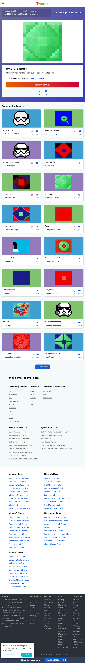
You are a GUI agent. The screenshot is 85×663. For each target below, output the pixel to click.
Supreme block (8, 226)
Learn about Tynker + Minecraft (67, 12)
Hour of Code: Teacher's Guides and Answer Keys (57, 449)
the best (6, 322)
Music (11, 418)
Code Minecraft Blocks (18, 544)
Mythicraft (46, 394)
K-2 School (76, 626)
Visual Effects (13, 394)
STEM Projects (77, 642)
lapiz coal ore (50, 162)
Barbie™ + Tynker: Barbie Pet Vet (51, 435)
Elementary (76, 613)
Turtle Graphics (14, 421)
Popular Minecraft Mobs (54, 488)
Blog (31, 600)
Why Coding (48, 610)
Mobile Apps (35, 613)
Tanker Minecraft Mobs (53, 501)
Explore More (42, 367)
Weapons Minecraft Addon (55, 524)
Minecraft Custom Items (19, 560)
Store (32, 623)
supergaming (52, 134)
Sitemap (33, 615)
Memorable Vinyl (11, 230)
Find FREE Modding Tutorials (18, 449)
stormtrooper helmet (11, 162)
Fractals (11, 404)
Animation (12, 408)
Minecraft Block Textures (19, 527)
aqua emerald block (52, 354)
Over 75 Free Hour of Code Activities (53, 445)
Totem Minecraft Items (18, 573)
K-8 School (76, 629)
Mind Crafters (47, 398)
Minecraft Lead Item (17, 556)
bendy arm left (8, 258)
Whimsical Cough (11, 261)
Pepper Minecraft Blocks (19, 541)
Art (10, 391)
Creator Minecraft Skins (18, 491)
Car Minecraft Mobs (52, 495)
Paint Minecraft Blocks (18, 524)
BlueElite (8, 293)
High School (77, 618)
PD (73, 636)
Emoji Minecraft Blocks (18, 534)
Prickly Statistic (53, 198)
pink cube (49, 194)
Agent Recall (47, 391)
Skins (32, 391)
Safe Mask (51, 357)
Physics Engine (13, 401)
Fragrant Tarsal (53, 261)
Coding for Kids (10, 11)
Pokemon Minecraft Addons (55, 541)
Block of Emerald (37, 78)
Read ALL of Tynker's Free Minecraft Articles (23, 459)
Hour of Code (63, 647)
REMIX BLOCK (42, 84)
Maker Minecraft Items (18, 563)
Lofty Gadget (10, 166)
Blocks (33, 11)
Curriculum (48, 602)
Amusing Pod (52, 166)
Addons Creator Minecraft (55, 517)
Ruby (47, 226)
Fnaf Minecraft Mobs (52, 485)
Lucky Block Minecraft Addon (56, 521)
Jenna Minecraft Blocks (18, 547)
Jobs (31, 610)
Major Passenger (53, 230)
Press (32, 607)
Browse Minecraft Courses (17, 435)
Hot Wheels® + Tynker (48, 442)
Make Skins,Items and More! (18, 432)
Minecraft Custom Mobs (54, 508)
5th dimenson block (52, 258)
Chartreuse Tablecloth (13, 134)
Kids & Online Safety (46, 654)
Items (32, 401)
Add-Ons (33, 398)
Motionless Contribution (14, 357)
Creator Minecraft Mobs (54, 478)
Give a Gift (48, 605)
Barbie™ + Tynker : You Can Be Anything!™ (54, 432)
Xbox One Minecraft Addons (55, 537)
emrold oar (7, 194)
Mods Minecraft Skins (18, 481)
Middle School (77, 615)
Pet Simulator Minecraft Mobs (56, 498)
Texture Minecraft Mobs (54, 481)
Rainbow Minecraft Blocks (19, 537)
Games (11, 411)
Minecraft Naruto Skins (18, 495)
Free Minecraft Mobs (52, 505)
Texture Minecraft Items (19, 576)
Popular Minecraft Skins (19, 488)
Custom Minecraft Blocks (19, 521)
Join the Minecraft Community (19, 439)
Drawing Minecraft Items (19, 580)
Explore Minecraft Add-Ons (18, 442)
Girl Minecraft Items (17, 583)
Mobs (32, 404)
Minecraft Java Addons (53, 531)
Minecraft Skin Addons (53, 527)
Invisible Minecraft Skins (19, 478)
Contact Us (66, 654)
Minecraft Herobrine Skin (19, 508)
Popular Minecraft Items (19, 566)
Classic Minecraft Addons (54, 544)
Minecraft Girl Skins (17, 505)
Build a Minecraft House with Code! (20, 445)
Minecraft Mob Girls (52, 491)
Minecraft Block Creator (18, 517)
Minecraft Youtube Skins (19, 485)
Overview (47, 600)
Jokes (10, 398)
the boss (8, 325)
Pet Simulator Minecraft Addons (57, 534)
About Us (33, 602)
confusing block (9, 290)
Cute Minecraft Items (17, 586)
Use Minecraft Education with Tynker (21, 452)
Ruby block (49, 290)
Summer (47, 629)
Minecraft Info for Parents (17, 455)
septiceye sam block (53, 130)
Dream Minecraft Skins (18, 498)
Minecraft (23, 11)
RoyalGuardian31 (53, 293)
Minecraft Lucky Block (18, 531)
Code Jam (62, 644)
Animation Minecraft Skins (20, 501)
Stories (11, 414)
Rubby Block (7, 354)
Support (33, 605)
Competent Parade (54, 325)
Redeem (47, 607)
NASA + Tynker (46, 439)
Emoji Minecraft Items (18, 570)
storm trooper (8, 130)
